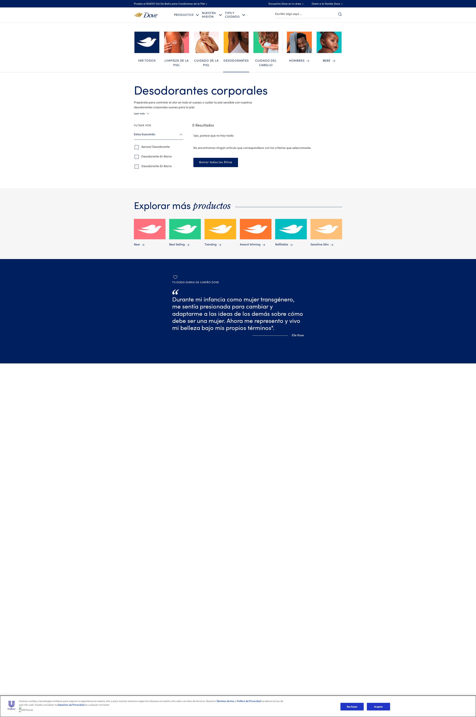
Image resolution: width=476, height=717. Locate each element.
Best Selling (177, 244)
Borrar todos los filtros (215, 162)
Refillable (281, 244)
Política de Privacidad (249, 701)
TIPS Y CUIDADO (232, 14)
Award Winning (250, 244)
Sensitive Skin (320, 244)
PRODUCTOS (184, 15)
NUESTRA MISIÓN (209, 14)
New (137, 244)
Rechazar (352, 706)
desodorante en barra (156, 156)
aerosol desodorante (155, 146)
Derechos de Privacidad (71, 704)
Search (340, 14)
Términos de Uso (225, 701)
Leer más (139, 113)
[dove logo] (145, 14)
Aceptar (378, 706)
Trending (211, 244)
